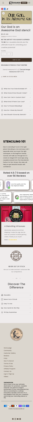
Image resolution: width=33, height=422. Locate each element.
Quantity (3, 51)
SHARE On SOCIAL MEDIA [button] (10, 76)
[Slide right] (20, 278)
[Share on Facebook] (5, 9)
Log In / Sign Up (9, 374)
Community (8, 350)
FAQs (5, 358)
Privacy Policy (8, 366)
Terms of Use (8, 363)
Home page (8, 348)
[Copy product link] (7, 9)
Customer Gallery (10, 353)
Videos (6, 376)
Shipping (3, 36)
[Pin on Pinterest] (2, 9)
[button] (3, 3)
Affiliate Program (9, 369)
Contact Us (7, 371)
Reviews (6, 356)
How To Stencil (9, 361)
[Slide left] (13, 278)
